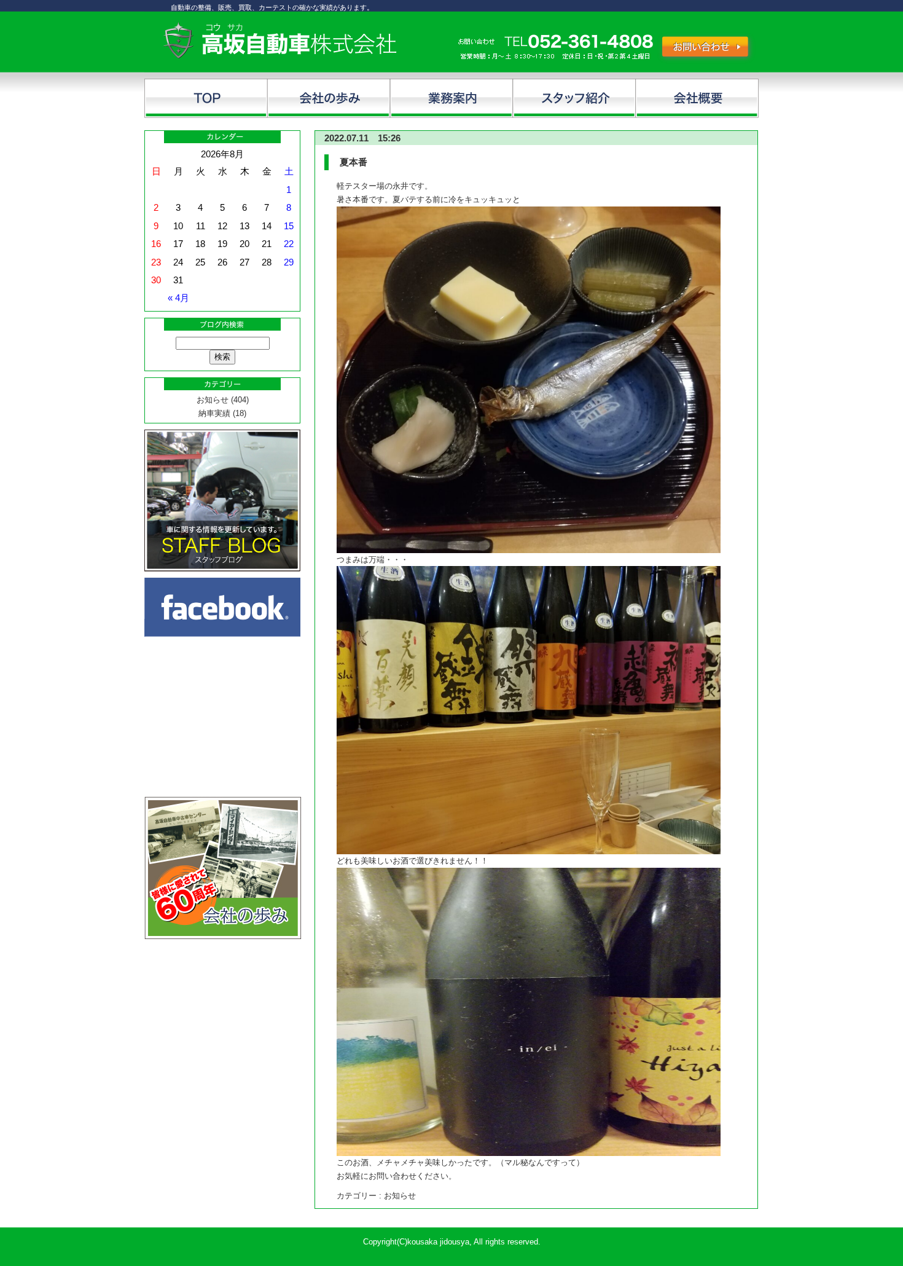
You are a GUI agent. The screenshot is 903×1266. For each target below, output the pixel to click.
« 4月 (178, 298)
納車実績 (214, 413)
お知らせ (213, 399)
